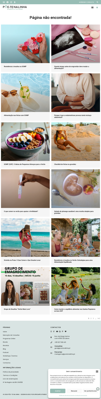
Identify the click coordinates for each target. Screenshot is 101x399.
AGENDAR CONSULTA (86, 2)
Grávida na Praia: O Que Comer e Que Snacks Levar (22, 260)
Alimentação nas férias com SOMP (16, 115)
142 (99, 318)
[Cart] (97, 7)
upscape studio (40, 394)
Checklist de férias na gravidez (65, 164)
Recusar (74, 391)
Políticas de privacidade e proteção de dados (73, 395)
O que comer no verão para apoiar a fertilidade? (21, 211)
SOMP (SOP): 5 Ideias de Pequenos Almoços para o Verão (24, 164)
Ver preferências (90, 391)
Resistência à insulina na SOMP (15, 66)
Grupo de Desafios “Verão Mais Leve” (17, 309)
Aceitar (58, 391)
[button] (97, 371)
